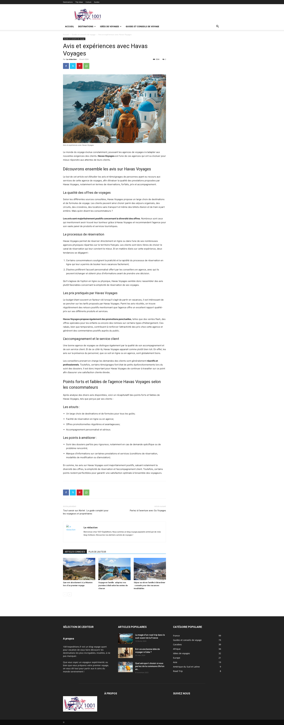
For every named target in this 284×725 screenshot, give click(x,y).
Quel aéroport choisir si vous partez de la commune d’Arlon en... (149, 666)
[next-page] (69, 594)
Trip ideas (79, 2)
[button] (217, 26)
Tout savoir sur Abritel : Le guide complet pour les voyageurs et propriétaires (85, 512)
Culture (88, 2)
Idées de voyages (109, 26)
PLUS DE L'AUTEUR (97, 552)
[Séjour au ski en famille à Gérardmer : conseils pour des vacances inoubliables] (150, 569)
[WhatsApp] (86, 66)
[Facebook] (66, 66)
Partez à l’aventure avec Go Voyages (148, 510)
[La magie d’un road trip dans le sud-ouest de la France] (125, 638)
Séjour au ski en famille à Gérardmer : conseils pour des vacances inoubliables (149, 585)
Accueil (69, 26)
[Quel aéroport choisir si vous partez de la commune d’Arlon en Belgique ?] (125, 667)
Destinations (68, 2)
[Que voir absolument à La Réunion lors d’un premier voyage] (79, 569)
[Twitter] (73, 66)
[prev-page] (65, 594)
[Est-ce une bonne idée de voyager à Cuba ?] (125, 653)
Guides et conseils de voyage (142, 26)
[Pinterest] (80, 66)
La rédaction (71, 59)
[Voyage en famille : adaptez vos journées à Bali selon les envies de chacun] (114, 569)
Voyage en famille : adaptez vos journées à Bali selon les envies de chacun (113, 585)
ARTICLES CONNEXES (75, 552)
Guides (96, 2)
